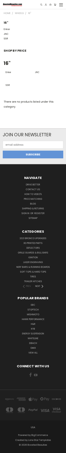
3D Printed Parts (33, 243)
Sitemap (33, 218)
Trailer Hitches (33, 281)
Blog (33, 203)
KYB (33, 328)
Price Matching (33, 198)
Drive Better (33, 184)
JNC (6, 34)
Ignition (33, 257)
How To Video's (33, 194)
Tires (33, 276)
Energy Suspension (33, 333)
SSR (6, 38)
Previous (6, 449)
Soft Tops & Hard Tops (33, 271)
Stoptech (33, 309)
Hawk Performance (33, 319)
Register (39, 213)
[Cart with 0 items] (55, 5)
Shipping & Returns (33, 208)
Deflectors (33, 247)
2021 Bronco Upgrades (33, 238)
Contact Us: (33, 189)
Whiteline (33, 338)
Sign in (25, 213)
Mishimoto (33, 314)
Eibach (33, 343)
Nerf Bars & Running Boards (33, 267)
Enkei (7, 29)
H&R (33, 324)
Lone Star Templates (39, 440)
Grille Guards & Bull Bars (33, 252)
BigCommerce (39, 435)
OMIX (33, 347)
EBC (33, 304)
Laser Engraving (33, 262)
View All (33, 352)
